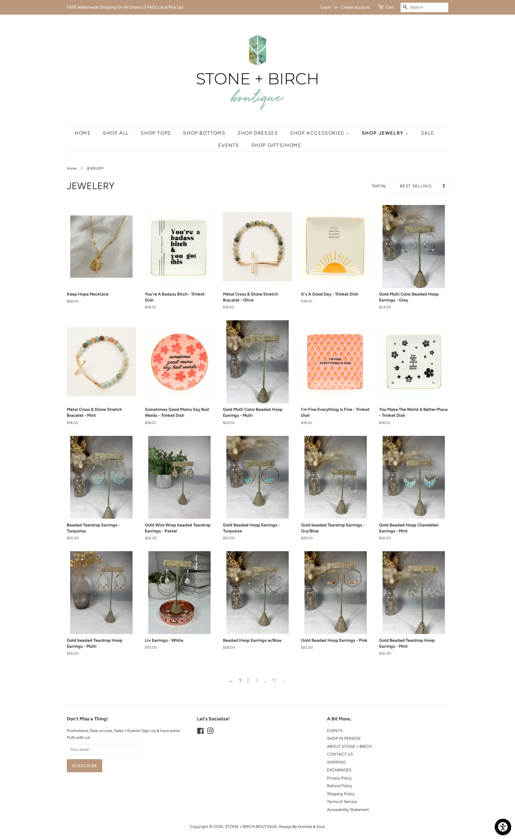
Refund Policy (339, 785)
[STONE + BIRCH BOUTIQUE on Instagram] (210, 732)
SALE (427, 133)
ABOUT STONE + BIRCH (349, 746)
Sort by (379, 185)
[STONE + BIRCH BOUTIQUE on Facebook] (200, 732)
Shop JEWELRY (383, 133)
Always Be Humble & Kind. (302, 826)
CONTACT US (340, 754)
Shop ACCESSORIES (318, 133)
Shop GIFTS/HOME (276, 145)
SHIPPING (336, 762)
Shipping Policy (341, 793)
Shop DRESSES (258, 133)
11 (274, 680)
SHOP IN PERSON (344, 738)
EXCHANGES (339, 769)
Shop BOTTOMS (204, 133)
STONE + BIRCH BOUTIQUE (251, 826)
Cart (390, 7)
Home (83, 133)
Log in (325, 7)
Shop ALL (116, 133)
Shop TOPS (156, 133)
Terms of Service (342, 801)
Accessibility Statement (348, 809)
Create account (355, 7)
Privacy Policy (339, 778)
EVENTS (334, 730)
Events (228, 145)
